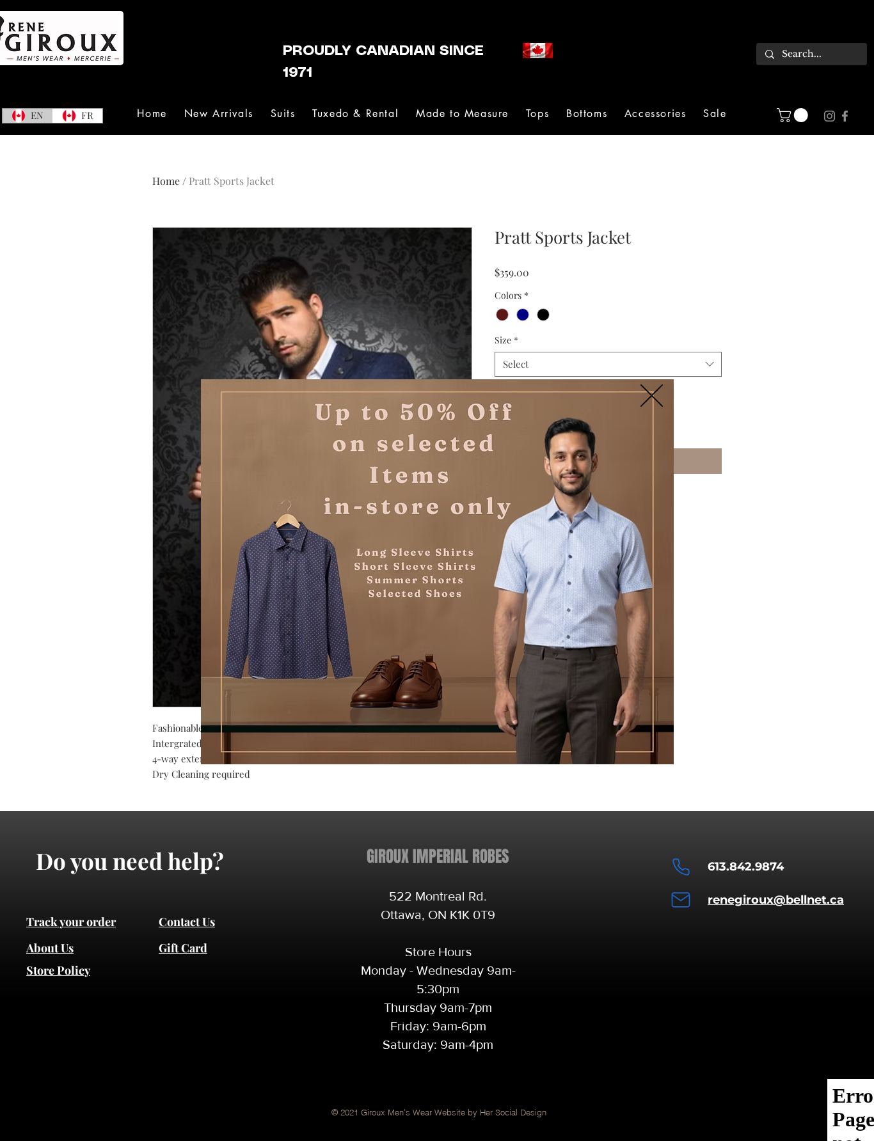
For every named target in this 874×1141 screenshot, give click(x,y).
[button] (651, 395)
